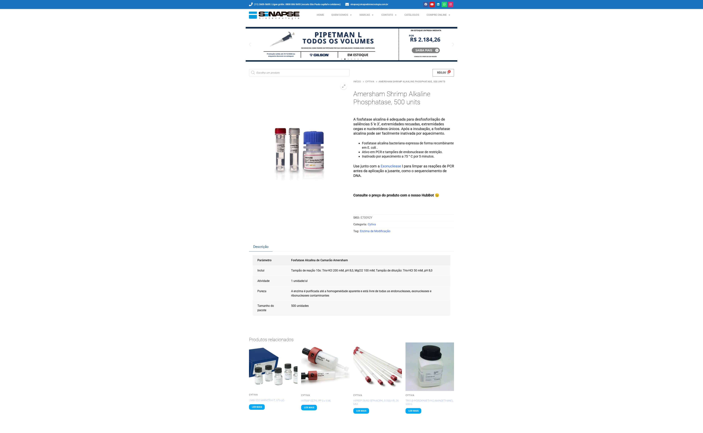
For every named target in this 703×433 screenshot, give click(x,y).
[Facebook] (426, 4)
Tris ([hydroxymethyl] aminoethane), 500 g (429, 402)
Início (357, 81)
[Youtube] (432, 4)
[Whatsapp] (444, 4)
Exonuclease (391, 166)
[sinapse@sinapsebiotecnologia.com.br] (347, 4)
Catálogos (411, 14)
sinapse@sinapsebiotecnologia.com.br (369, 4)
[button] (250, 44)
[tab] (261, 247)
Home (320, 14)
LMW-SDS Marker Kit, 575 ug (266, 400)
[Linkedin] (438, 4)
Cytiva (369, 81)
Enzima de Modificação (375, 231)
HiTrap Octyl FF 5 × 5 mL (316, 400)
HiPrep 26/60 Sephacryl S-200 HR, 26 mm (376, 402)
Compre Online (437, 14)
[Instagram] (450, 4)
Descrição (261, 247)
